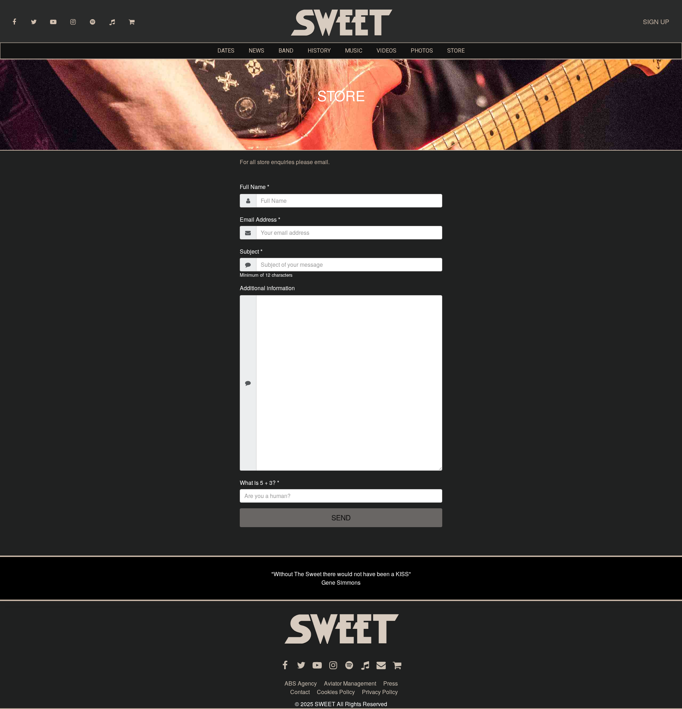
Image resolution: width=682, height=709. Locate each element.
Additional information (267, 288)
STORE (456, 50)
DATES (225, 50)
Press (390, 683)
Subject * (251, 251)
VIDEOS (386, 50)
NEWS (256, 50)
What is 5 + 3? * (259, 482)
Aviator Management (350, 683)
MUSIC (353, 50)
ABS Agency (301, 683)
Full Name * (254, 187)
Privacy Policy (380, 692)
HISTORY (319, 50)
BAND (285, 50)
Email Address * (260, 219)
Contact (300, 692)
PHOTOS (422, 50)
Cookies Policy (336, 692)
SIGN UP (656, 21)
